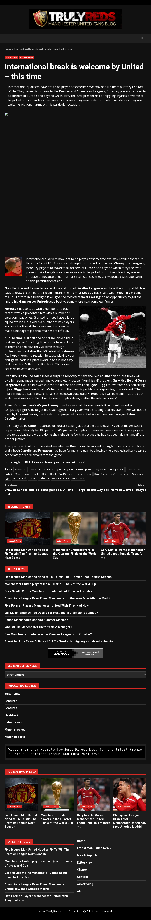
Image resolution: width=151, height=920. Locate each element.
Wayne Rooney (60, 478)
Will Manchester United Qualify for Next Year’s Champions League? (51, 612)
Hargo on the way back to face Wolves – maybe (111, 487)
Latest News (26, 57)
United (32, 478)
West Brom (78, 478)
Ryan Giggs (100, 474)
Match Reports (15, 737)
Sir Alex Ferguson (119, 474)
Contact (82, 877)
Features (11, 708)
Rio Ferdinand (84, 474)
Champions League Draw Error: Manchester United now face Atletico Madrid (58, 598)
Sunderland (19, 478)
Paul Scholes (66, 474)
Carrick (32, 469)
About (81, 891)
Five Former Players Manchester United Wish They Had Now (47, 605)
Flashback (12, 715)
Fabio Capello (83, 469)
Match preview (15, 729)
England (68, 469)
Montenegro (22, 474)
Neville (35, 474)
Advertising (85, 884)
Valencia (44, 478)
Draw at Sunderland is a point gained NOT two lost (39, 489)
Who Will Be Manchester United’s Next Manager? (38, 627)
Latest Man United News (94, 848)
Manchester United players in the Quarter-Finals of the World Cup (75, 528)
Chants (82, 869)
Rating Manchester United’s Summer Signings (36, 620)
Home (81, 841)
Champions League (50, 469)
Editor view (11, 57)
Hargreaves (117, 469)
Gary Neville (100, 469)
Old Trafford (49, 474)
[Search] (142, 38)
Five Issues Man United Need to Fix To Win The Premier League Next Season (27, 528)
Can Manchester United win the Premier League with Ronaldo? (48, 634)
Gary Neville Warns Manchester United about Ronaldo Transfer (123, 528)
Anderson (20, 469)
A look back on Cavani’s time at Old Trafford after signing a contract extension (59, 641)
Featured (11, 701)
